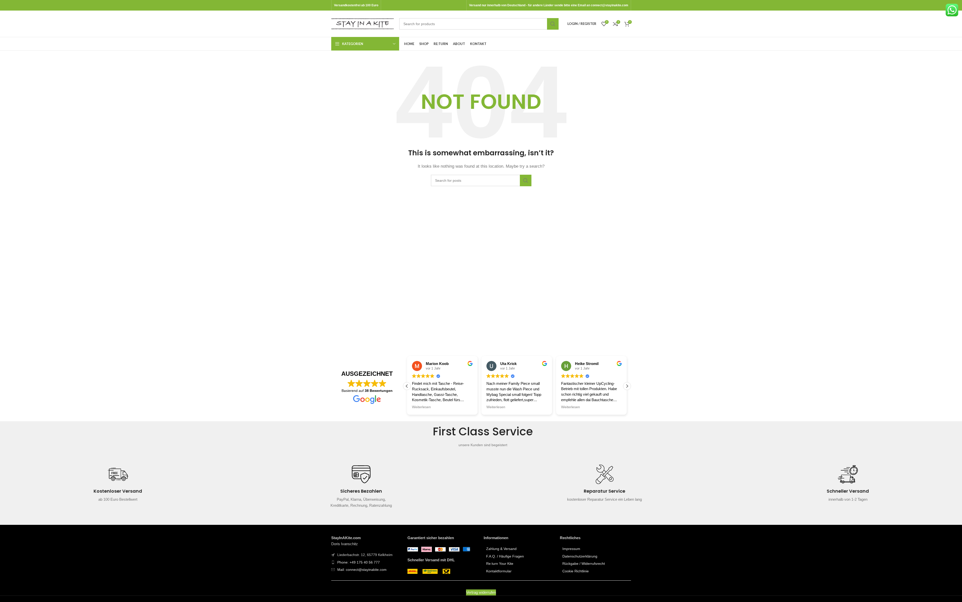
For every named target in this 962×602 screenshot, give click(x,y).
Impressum (571, 549)
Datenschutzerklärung (579, 556)
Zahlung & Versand (501, 549)
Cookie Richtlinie (575, 571)
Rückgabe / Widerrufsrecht (583, 564)
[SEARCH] (553, 24)
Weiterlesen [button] (421, 407)
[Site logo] (362, 23)
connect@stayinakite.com (609, 5)
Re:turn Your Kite (499, 564)
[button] (627, 386)
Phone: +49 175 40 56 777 (358, 562)
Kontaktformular (499, 571)
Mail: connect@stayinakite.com (362, 570)
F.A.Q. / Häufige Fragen (505, 556)
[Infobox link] (118, 486)
